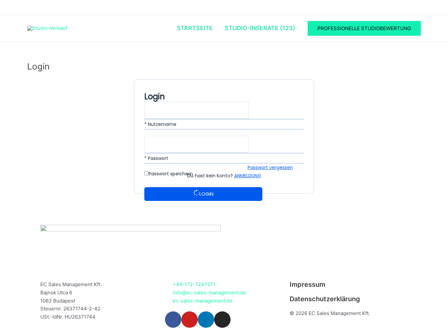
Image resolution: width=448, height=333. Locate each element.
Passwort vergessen (270, 167)
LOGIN (206, 193)
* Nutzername (160, 124)
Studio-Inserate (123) (260, 28)
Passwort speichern (171, 173)
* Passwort (156, 158)
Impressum (307, 284)
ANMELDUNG (247, 175)
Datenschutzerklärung (325, 299)
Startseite (195, 28)
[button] (364, 28)
